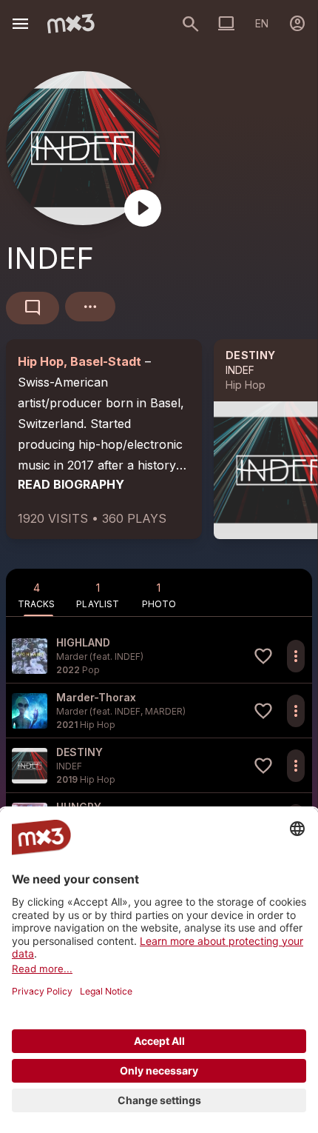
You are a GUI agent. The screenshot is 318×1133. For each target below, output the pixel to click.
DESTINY (250, 355)
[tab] (36, 592)
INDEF (240, 370)
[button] (159, 656)
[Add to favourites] (263, 656)
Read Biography (71, 484)
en (261, 23)
